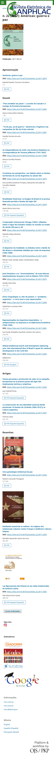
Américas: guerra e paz (12, 75)
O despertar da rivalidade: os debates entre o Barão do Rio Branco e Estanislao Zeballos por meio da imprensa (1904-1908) (26, 250)
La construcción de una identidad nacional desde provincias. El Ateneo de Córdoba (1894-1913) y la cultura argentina (24, 407)
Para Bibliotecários (11, 709)
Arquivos (13, 8)
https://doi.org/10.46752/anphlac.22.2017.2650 (27, 354)
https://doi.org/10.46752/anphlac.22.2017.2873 (27, 78)
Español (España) (11, 728)
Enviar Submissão (13, 611)
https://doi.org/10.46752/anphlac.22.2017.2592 (27, 230)
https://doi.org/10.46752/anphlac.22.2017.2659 (27, 204)
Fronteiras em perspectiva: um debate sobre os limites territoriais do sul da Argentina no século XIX (26, 174)
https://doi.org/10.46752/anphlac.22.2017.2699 (27, 302)
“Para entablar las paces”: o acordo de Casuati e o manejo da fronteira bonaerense (24, 104)
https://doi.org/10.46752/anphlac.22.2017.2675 (27, 179)
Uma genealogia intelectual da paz (18, 472)
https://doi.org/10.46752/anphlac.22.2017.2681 (27, 328)
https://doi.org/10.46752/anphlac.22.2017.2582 (27, 591)
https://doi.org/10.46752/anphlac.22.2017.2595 (27, 534)
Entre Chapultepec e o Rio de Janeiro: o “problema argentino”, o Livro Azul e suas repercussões (24, 298)
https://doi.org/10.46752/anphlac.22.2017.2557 (27, 413)
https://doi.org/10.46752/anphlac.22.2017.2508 (27, 155)
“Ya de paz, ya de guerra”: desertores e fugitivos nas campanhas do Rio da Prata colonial (25, 128)
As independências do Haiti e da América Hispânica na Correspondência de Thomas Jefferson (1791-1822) (26, 151)
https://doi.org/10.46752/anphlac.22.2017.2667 (27, 132)
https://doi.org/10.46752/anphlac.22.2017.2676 (27, 256)
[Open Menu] (2, 2)
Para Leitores (9, 702)
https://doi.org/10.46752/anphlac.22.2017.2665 (27, 109)
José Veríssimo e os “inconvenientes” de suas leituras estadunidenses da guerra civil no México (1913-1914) (26, 274)
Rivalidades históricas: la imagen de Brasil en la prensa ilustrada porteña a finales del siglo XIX (26, 200)
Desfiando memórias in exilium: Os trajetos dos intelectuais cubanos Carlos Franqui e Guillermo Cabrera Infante (27, 529)
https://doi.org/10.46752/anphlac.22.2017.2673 (27, 279)
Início (5, 8)
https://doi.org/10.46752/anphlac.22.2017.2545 (27, 387)
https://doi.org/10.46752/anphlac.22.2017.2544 (27, 475)
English (7, 724)
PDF (7, 89)
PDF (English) (11, 365)
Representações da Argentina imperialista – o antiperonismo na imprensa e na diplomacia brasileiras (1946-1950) (26, 322)
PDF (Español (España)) (15, 215)
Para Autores (8, 706)
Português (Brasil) (11, 732)
